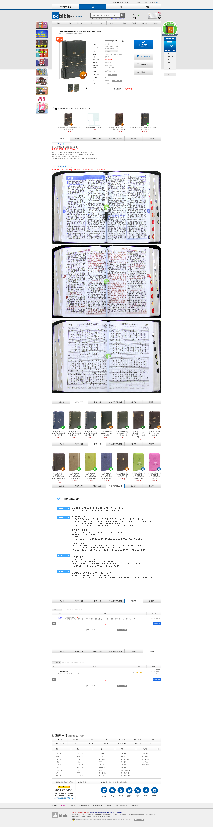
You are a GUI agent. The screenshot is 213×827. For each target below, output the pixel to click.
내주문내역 (145, 765)
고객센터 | (153, 2)
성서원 (91, 739)
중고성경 (155, 23)
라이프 (101, 770)
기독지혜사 (107, 743)
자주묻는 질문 (125, 759)
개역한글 (101, 18)
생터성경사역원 (122, 743)
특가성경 (144, 23)
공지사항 (123, 762)
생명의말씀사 (75, 739)
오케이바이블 (137, 743)
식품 (100, 762)
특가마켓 (101, 776)
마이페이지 (145, 759)
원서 (78, 770)
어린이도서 (80, 756)
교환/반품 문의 (125, 765)
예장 (153, 739)
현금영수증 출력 (125, 776)
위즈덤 (91, 743)
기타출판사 (153, 743)
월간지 (107, 18)
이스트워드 (122, 739)
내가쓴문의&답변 (126, 770)
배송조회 (123, 767)
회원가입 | (121, 2)
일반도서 (101, 765)
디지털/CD (123, 23)
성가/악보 (80, 767)
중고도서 (80, 778)
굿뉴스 (75, 743)
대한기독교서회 (60, 743)
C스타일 (101, 756)
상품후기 (123, 756)
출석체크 (145, 762)
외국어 (112, 23)
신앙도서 (80, 753)
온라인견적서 (125, 773)
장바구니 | (129, 2)
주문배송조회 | (137, 2)
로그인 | (115, 2)
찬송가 (134, 23)
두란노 (106, 739)
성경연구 (80, 759)
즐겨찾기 (158, 2)
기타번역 (101, 23)
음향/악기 (102, 759)
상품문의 (123, 753)
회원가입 (145, 753)
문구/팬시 (102, 767)
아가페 (60, 739)
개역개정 (94, 18)
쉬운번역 (90, 23)
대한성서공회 (137, 739)
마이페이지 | (145, 2)
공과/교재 (80, 765)
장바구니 (145, 756)
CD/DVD (80, 773)
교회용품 (101, 753)
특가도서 (80, 775)
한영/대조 (79, 23)
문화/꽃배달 (102, 773)
